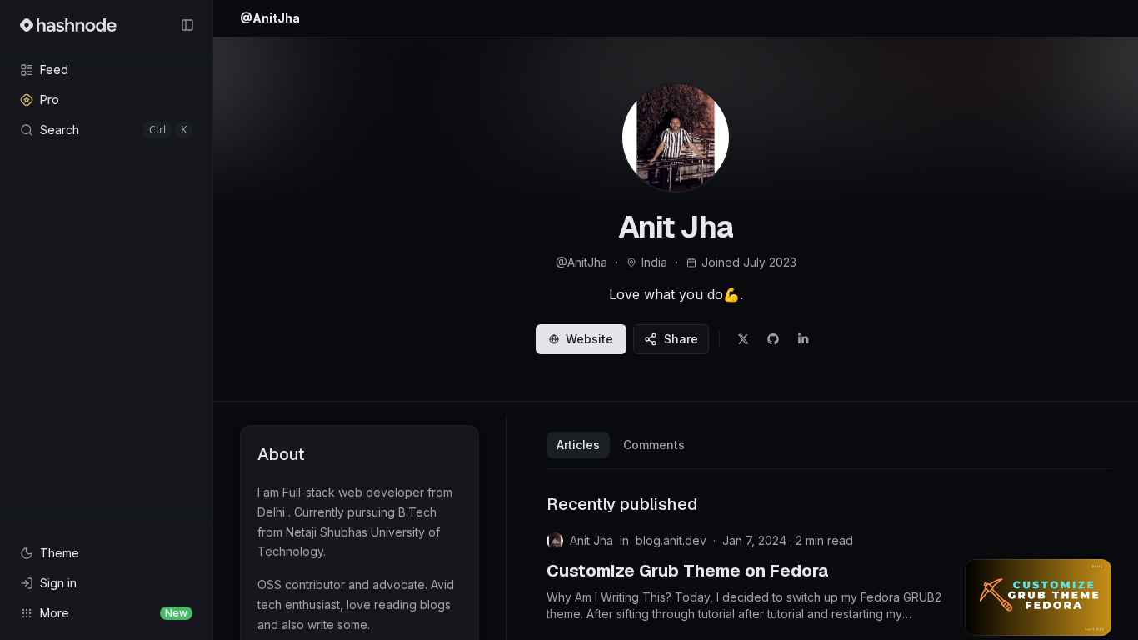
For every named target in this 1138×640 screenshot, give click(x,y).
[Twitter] (743, 339)
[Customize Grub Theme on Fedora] (1038, 597)
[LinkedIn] (803, 339)
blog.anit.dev (671, 540)
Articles (578, 445)
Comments (654, 445)
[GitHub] (773, 339)
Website (589, 339)
